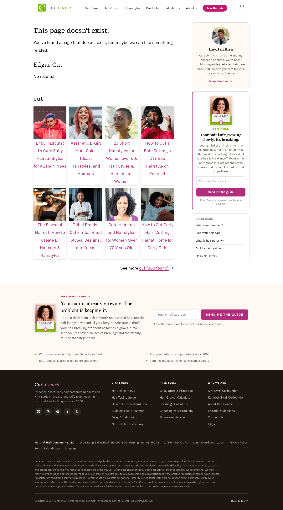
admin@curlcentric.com (208, 442)
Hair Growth (112, 8)
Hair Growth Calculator (176, 397)
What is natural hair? (209, 225)
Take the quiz (215, 8)
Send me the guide (221, 192)
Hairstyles (133, 8)
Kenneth (77, 354)
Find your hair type (208, 233)
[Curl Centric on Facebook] (67, 412)
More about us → (220, 81)
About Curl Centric (220, 404)
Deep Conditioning (124, 417)
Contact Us (215, 417)
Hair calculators (206, 256)
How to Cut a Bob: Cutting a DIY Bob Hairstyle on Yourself (157, 158)
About (190, 8)
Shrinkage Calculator (174, 404)
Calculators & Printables (176, 391)
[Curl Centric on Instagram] (48, 412)
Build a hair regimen (209, 248)
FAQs (211, 424)
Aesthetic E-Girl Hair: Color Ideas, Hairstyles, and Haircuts (86, 158)
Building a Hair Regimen (128, 411)
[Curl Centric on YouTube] (58, 412)
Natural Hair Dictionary (128, 424)
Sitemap (70, 448)
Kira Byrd (96, 354)
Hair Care (91, 8)
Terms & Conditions (47, 448)
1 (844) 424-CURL (176, 442)
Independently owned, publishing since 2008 (179, 354)
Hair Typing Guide (124, 397)
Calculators (172, 8)
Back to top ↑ (239, 501)
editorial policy (172, 465)
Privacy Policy (238, 442)
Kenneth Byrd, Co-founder (226, 397)
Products (152, 8)
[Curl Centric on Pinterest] (38, 412)
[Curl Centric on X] (77, 412)
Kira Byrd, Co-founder (223, 391)
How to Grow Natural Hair (129, 404)
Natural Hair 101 (123, 391)
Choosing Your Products (176, 411)
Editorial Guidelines (221, 411)
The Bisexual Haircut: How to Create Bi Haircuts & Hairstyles (50, 240)
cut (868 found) (154, 268)
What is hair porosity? (210, 240)
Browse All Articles (173, 417)
